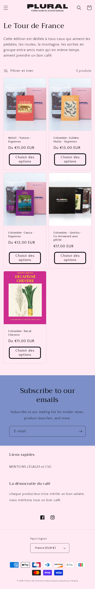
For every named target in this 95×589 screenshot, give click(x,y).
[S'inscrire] (80, 431)
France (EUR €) (45, 547)
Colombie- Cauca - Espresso (21, 234)
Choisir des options (25, 159)
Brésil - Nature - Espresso (19, 139)
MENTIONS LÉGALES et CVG (30, 467)
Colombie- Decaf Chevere (20, 333)
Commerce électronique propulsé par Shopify (56, 581)
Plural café (30, 581)
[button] (6, 8)
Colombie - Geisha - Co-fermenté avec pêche (67, 236)
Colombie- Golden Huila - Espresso (66, 139)
